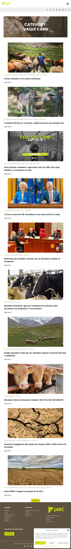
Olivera (23, 487)
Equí (24, 74)
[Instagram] (50, 10)
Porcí (21, 440)
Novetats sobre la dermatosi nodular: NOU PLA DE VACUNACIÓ (33, 400)
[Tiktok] (53, 10)
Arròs (7, 487)
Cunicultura (11, 440)
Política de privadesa (56, 546)
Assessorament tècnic (9, 514)
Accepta (40, 543)
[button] (68, 530)
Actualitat (21, 74)
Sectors (6, 512)
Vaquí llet (11, 302)
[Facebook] (60, 10)
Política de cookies (47, 546)
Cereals (9, 487)
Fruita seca (17, 487)
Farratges (13, 487)
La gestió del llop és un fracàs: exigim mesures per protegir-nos (34, 123)
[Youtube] (57, 10)
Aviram (7, 440)
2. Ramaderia (8, 74)
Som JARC (6, 510)
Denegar (52, 543)
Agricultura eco (19, 163)
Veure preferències (63, 543)
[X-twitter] (66, 10)
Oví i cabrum (28, 74)
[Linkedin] (63, 10)
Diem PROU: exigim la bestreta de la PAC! (23, 491)
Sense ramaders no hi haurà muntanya (22, 79)
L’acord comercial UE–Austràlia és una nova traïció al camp (32, 214)
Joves (21, 487)
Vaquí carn (39, 74)
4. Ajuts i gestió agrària (15, 74)
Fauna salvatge (20, 119)
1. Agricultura (8, 163)
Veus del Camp (29, 163)
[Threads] (69, 10)
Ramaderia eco (34, 74)
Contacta (6, 520)
